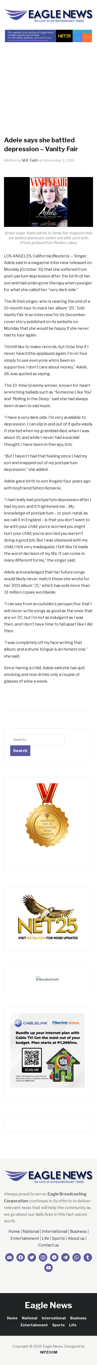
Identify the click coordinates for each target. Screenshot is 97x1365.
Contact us (48, 1245)
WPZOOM (48, 1352)
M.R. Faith (30, 160)
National (31, 1231)
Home (14, 1231)
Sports (58, 1238)
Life (45, 1238)
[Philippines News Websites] (47, 820)
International (54, 1231)
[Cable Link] (47, 1050)
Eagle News (48, 1305)
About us (76, 1238)
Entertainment (24, 1238)
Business (78, 1231)
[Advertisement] (48, 80)
